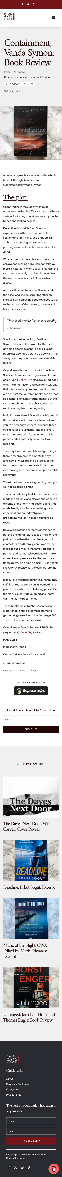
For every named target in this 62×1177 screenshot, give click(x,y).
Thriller (28, 84)
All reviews (13, 84)
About (9, 1078)
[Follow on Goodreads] (39, 4)
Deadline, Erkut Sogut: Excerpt (29, 887)
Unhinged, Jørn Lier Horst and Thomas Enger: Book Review (29, 1017)
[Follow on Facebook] (23, 4)
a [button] (53, 17)
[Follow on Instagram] (34, 4)
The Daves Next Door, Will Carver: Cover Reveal (26, 826)
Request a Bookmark (17, 1084)
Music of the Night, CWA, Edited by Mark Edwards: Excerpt (25, 951)
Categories (12, 1089)
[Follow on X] (28, 4)
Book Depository (31, 632)
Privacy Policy (13, 1094)
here (23, 379)
